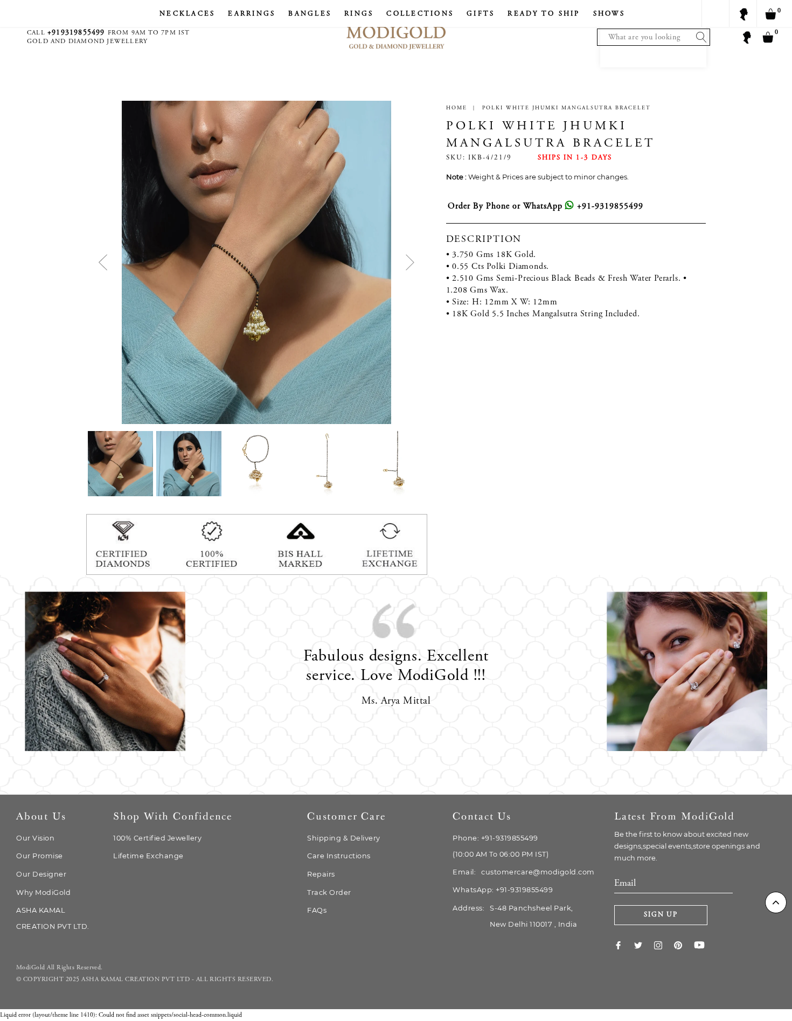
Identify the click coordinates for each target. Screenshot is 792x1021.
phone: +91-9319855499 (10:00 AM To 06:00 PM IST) (500, 846)
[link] (624, 945)
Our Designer (41, 874)
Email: (524, 872)
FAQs (316, 910)
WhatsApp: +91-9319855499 (503, 890)
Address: (515, 916)
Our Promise (39, 856)
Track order (329, 892)
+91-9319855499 (608, 206)
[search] (699, 37)
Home (456, 108)
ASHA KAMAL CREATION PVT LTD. (52, 918)
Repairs (321, 874)
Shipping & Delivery (343, 838)
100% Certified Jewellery (157, 838)
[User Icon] (746, 36)
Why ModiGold (43, 892)
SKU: (456, 158)
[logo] (396, 27)
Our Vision (35, 838)
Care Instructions (339, 856)
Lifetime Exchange (148, 856)
